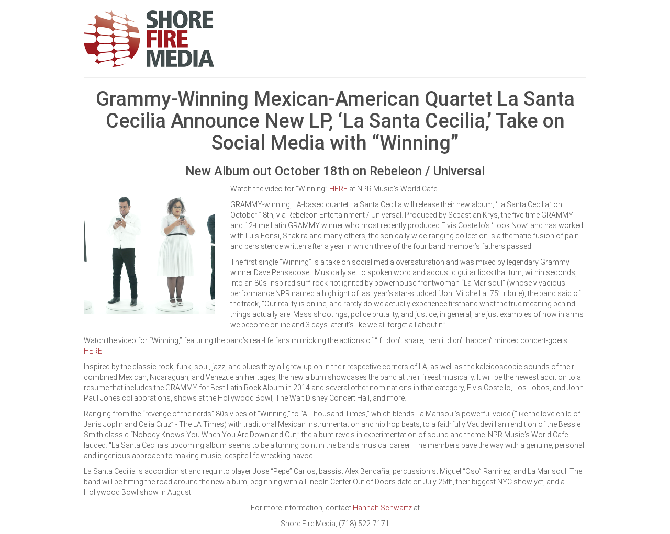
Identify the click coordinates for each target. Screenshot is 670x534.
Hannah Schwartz (382, 508)
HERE (338, 189)
